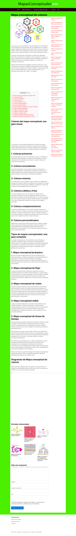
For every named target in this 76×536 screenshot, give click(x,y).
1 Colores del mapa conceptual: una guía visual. (23, 95)
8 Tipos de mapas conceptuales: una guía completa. (25, 106)
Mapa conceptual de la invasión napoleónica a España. (56, 105)
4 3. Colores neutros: (17, 100)
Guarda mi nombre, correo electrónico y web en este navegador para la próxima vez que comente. (28, 503)
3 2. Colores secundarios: (18, 98)
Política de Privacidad (16, 519)
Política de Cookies (15, 521)
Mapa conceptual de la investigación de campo (56, 99)
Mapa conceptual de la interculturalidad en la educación (56, 140)
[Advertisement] (30, 81)
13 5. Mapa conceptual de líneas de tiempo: (22, 114)
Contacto (53, 9)
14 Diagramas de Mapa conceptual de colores (23, 116)
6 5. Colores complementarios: (19, 103)
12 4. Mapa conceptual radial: (19, 113)
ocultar (27, 92)
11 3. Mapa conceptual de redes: (20, 111)
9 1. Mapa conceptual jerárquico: (20, 108)
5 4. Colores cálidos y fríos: (18, 102)
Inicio (18, 9)
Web (12, 494)
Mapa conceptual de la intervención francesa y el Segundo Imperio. (56, 118)
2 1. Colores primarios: (17, 97)
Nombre (13, 481)
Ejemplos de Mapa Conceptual (41, 9)
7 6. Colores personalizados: (19, 105)
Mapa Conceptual (26, 9)
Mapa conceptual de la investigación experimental (56, 93)
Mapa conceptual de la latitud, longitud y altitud (56, 36)
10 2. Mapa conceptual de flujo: (19, 109)
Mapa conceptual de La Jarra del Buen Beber (56, 58)
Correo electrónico (16, 488)
